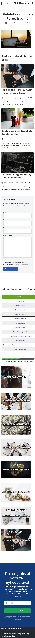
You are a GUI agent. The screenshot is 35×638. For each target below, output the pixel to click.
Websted (6, 228)
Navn (5, 212)
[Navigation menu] (3, 3)
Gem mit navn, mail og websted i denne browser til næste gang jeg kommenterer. (16, 263)
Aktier (16, 139)
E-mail (5, 220)
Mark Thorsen (8, 98)
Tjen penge (18, 98)
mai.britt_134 (12, 23)
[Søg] (7, 3)
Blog (13, 636)
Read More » (19, 104)
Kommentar (7, 236)
